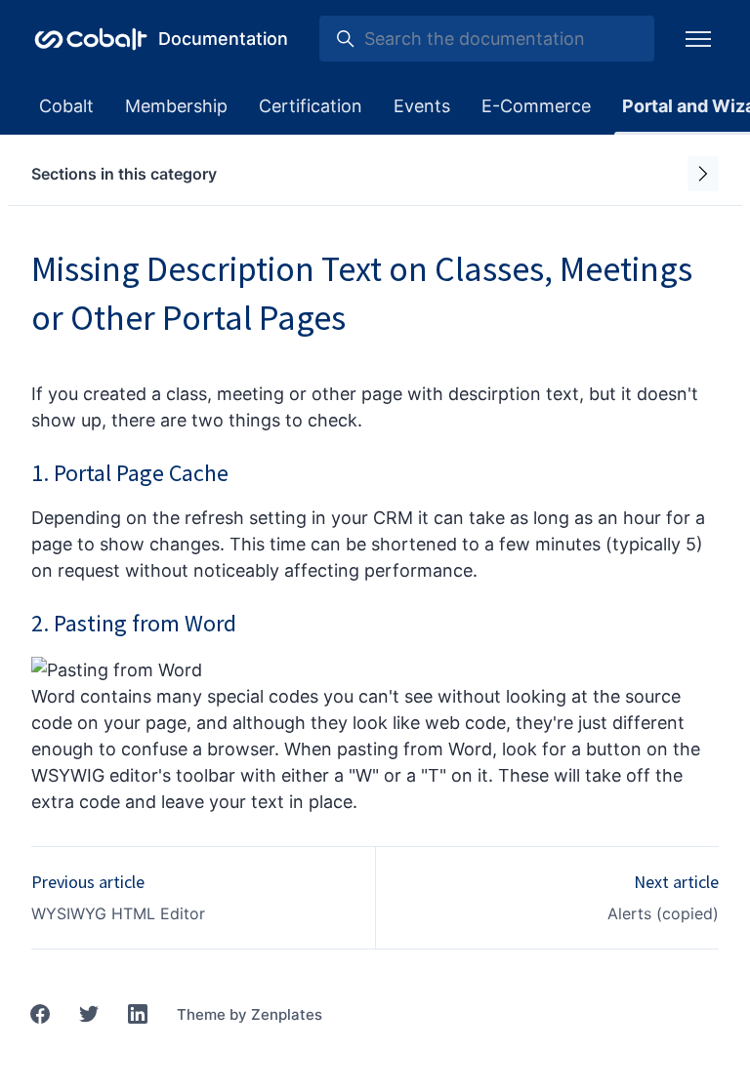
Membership (176, 106)
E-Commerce (536, 106)
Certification (310, 106)
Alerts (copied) (663, 913)
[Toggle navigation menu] (698, 39)
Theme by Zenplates (249, 1014)
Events (422, 106)
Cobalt (66, 106)
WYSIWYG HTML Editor (118, 913)
